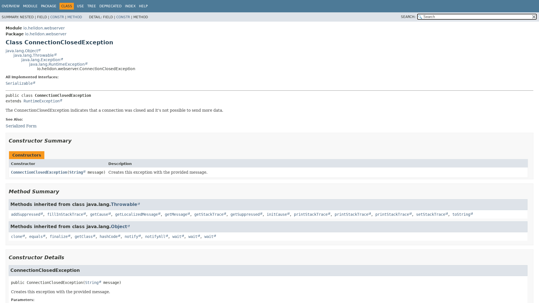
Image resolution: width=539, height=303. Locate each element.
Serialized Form (21, 126)
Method (74, 17)
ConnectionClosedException (39, 172)
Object (119, 226)
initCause (277, 214)
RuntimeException (42, 101)
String (76, 172)
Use (80, 6)
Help (143, 6)
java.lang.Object (22, 51)
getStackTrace (208, 214)
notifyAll (155, 236)
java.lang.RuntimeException (57, 64)
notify (131, 236)
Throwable (124, 204)
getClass (84, 236)
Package (48, 6)
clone (16, 236)
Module (30, 6)
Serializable (19, 83)
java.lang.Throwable (33, 55)
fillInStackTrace (65, 214)
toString (461, 214)
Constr (57, 17)
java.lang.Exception (40, 60)
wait (176, 236)
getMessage (176, 214)
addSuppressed (25, 214)
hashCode (109, 236)
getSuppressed (245, 214)
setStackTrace (430, 214)
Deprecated (110, 6)
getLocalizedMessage (136, 214)
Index (130, 6)
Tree (91, 6)
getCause (99, 214)
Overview (11, 6)
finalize (59, 236)
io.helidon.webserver (44, 28)
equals (36, 236)
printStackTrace (311, 214)
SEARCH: (408, 17)
